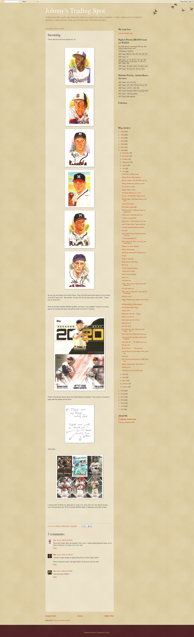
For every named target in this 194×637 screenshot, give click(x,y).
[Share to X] (87, 526)
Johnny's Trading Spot (75, 10)
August (124, 165)
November (125, 156)
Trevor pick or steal (128, 271)
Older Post (109, 616)
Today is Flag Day (128, 259)
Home (80, 616)
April (124, 377)
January (125, 387)
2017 (122, 397)
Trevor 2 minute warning (130, 268)
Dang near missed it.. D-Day (131, 314)
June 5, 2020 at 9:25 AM (64, 540)
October (125, 159)
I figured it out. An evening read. (132, 370)
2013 (122, 409)
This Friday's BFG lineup (130, 307)
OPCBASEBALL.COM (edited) (132, 304)
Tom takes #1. (126, 280)
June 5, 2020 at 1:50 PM (65, 555)
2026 (122, 132)
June (124, 171)
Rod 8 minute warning (129, 274)
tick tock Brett (126, 326)
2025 (122, 135)
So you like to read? (128, 186)
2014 (122, 406)
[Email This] (82, 526)
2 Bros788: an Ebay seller (130, 174)
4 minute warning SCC (129, 238)
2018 (122, 394)
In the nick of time (128, 204)
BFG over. (125, 265)
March (124, 380)
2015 (122, 403)
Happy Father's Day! (128, 190)
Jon (54, 571)
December (125, 153)
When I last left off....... (129, 317)
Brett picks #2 (126, 323)
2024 (122, 138)
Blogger (107, 632)
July (124, 168)
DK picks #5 (126, 345)
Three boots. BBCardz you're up (132, 215)
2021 (122, 147)
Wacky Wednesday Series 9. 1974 (133, 183)
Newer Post (50, 616)
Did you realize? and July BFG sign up (134, 180)
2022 (122, 144)
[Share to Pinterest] (91, 526)
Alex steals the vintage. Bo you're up (134, 334)
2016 (122, 400)
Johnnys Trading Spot (125, 33)
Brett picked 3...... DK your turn (132, 348)
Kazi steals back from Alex (130, 320)
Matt (54, 555)
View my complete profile (126, 422)
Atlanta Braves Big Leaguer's (131, 177)
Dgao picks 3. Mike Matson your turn (134, 221)
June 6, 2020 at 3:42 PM (64, 571)
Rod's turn (125, 277)
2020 (122, 150)
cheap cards (126, 310)
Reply (55, 548)
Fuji (54, 540)
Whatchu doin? (127, 296)
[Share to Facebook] (89, 526)
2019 (122, 391)
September (126, 162)
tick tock (125, 230)
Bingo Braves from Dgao (130, 262)
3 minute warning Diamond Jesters (133, 227)
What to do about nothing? (130, 246)
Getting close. (126, 367)
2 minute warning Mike (129, 218)
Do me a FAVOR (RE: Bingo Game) (133, 196)
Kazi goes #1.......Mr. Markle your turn (134, 342)
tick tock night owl (128, 288)
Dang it (124, 256)
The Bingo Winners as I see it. (132, 193)
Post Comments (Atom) (62, 620)
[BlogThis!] (84, 526)
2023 (122, 141)
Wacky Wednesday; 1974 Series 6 (133, 364)
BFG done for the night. (129, 207)
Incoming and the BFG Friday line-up (134, 252)
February (125, 383)
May (124, 374)
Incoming (125, 356)
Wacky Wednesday (128, 249)
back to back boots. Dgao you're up (133, 224)
